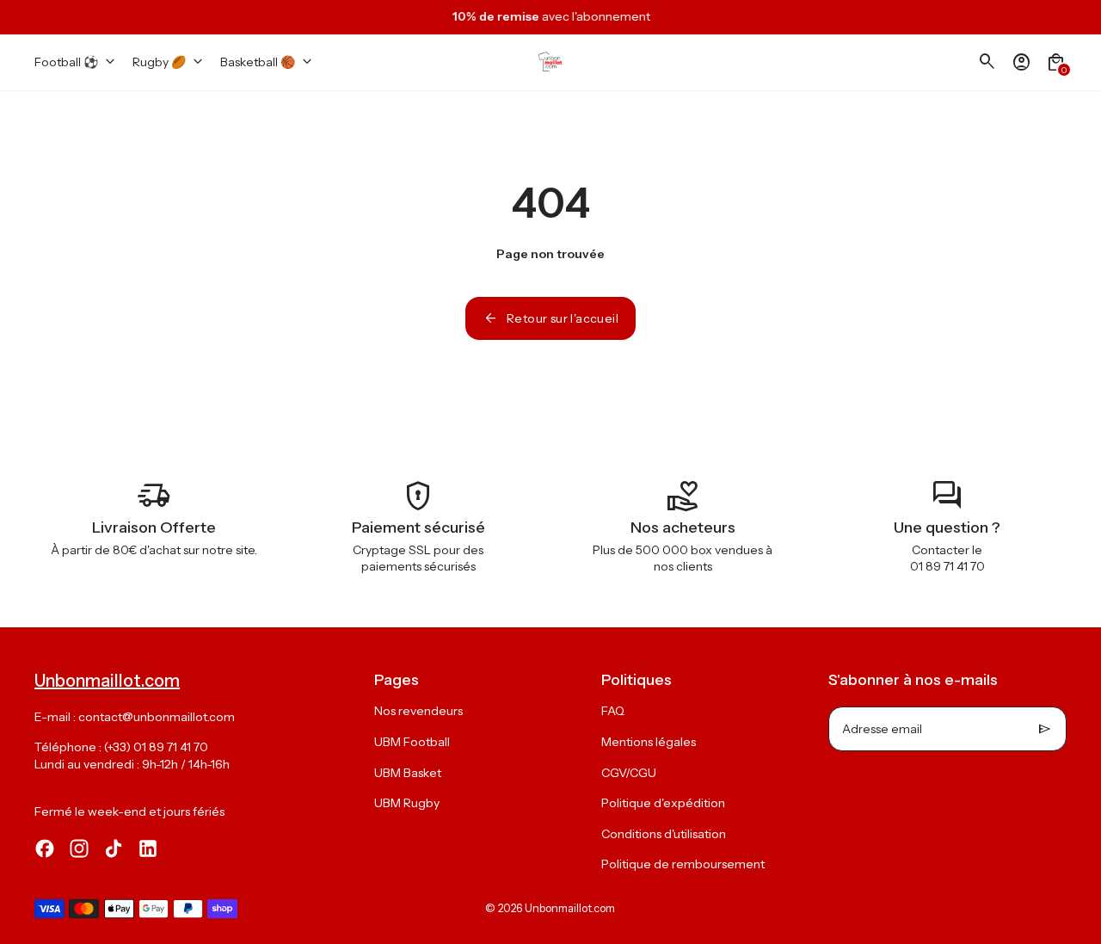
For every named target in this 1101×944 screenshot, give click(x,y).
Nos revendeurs (418, 711)
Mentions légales (648, 742)
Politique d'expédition (663, 803)
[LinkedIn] (148, 848)
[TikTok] (113, 848)
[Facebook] (44, 848)
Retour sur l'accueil (550, 318)
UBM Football (412, 742)
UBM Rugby (407, 803)
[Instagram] (79, 848)
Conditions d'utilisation (663, 834)
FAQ (612, 711)
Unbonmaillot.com (570, 908)
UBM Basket (407, 772)
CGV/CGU (628, 772)
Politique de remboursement (683, 864)
